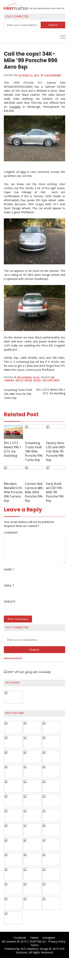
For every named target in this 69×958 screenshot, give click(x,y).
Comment (11, 532)
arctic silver (24, 380)
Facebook (20, 937)
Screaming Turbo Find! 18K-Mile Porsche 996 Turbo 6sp (18, 394)
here (23, 172)
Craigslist (15, 107)
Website (9, 601)
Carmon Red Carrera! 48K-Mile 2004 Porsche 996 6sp (34, 492)
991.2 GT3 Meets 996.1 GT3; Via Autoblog (50, 391)
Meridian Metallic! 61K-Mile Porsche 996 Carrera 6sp (13, 492)
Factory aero (51, 380)
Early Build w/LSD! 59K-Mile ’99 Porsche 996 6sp (55, 492)
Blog (36, 377)
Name (9, 569)
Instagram (49, 937)
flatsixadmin (52, 75)
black (37, 380)
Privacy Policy (56, 941)
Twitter (34, 937)
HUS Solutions (29, 949)
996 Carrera (24, 377)
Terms (34, 945)
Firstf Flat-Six (38, 941)
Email (9, 585)
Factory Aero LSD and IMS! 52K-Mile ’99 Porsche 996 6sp (55, 451)
